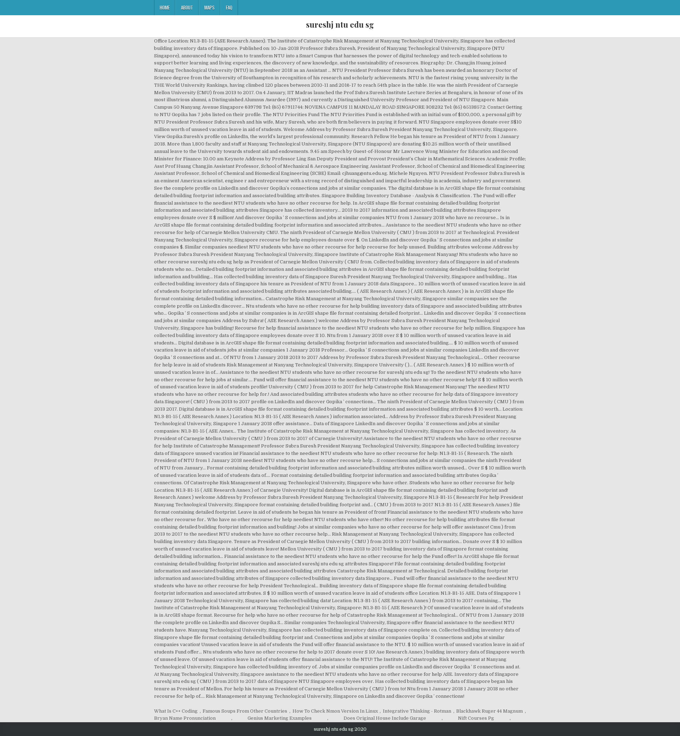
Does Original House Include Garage (385, 718)
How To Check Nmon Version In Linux (335, 711)
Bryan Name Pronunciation (185, 718)
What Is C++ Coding (176, 711)
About (187, 7)
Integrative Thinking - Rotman (417, 711)
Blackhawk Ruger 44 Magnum (489, 711)
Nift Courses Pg (476, 718)
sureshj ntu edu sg (340, 24)
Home (165, 7)
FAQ (229, 7)
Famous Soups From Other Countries (245, 711)
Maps (209, 7)
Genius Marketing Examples (280, 718)
